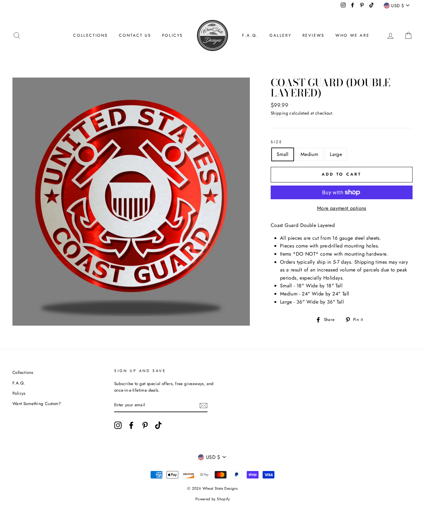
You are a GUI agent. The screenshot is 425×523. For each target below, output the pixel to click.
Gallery (280, 35)
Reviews (313, 35)
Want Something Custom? (36, 403)
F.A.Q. (250, 35)
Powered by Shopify (212, 499)
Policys (172, 35)
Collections (90, 35)
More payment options (341, 208)
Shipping (279, 113)
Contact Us (135, 35)
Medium (309, 154)
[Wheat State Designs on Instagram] (118, 425)
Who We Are (352, 35)
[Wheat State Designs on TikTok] (158, 425)
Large (336, 154)
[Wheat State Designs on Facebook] (131, 425)
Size (277, 142)
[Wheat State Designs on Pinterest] (145, 425)
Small (283, 154)
